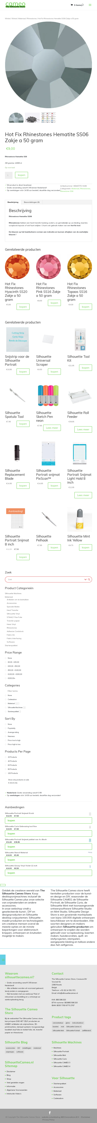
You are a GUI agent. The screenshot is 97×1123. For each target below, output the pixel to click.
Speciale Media (13, 607)
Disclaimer (11, 1071)
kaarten (55, 1027)
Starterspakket (11, 645)
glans (68, 1023)
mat (62, 1027)
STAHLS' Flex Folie (14, 617)
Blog (8, 1075)
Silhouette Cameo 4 (73, 1027)
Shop (9, 1079)
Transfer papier (13, 621)
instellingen (26, 1048)
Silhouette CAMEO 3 (62, 1062)
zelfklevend (86, 1030)
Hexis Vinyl (11, 624)
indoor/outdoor (77, 1023)
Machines (57, 1048)
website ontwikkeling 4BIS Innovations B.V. (60, 1117)
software (20, 1052)
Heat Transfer (12, 610)
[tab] (13, 202)
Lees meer (52, 427)
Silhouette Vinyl (13, 614)
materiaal (37, 1048)
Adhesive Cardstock (15, 631)
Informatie (11, 1086)
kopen (21, 174)
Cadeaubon (58, 1098)
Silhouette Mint (58, 1030)
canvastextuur (58, 1023)
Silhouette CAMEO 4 (62, 1066)
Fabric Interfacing (14, 638)
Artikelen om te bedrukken (18, 599)
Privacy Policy (48, 1120)
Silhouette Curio (60, 1059)
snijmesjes (10, 1052)
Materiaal (22, 19)
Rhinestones (32, 19)
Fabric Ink (11, 635)
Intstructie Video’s (14, 1094)
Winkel (7, 19)
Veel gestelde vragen (15, 1082)
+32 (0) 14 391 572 (67, 990)
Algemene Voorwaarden (17, 1090)
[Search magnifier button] (89, 579)
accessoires (10, 1048)
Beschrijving (13, 202)
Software (11, 642)
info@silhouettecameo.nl (67, 993)
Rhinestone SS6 (66, 191)
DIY (19, 1048)
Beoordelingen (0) (32, 202)
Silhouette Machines (13, 593)
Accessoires (12, 603)
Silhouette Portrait (73, 1030)
